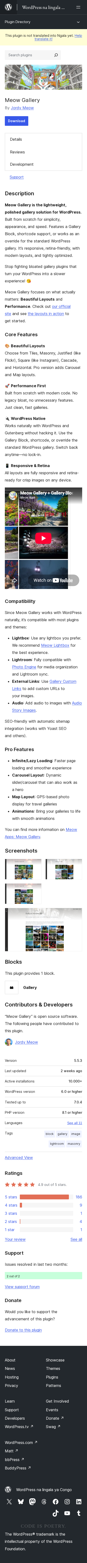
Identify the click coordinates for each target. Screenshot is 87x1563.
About (10, 1360)
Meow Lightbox (55, 645)
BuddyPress (18, 1468)
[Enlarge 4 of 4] (75, 914)
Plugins (52, 1377)
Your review (15, 1239)
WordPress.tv (19, 1426)
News (10, 1368)
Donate (55, 1418)
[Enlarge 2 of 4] (75, 865)
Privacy (11, 1385)
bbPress (14, 1459)
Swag (53, 1426)
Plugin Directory (17, 22)
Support (17, 177)
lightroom (57, 1143)
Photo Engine (24, 666)
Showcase (55, 1360)
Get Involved (57, 1401)
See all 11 (74, 1123)
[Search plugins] (56, 55)
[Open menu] (79, 7)
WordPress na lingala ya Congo (44, 1489)
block (50, 1134)
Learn (10, 1401)
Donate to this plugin (23, 1330)
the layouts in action (46, 313)
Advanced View (19, 1157)
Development (22, 164)
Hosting (12, 1377)
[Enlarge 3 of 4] (35, 889)
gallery (62, 1134)
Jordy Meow (22, 107)
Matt (11, 1451)
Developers (15, 1418)
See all (76, 1239)
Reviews (17, 152)
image (75, 1134)
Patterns (53, 1385)
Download (16, 121)
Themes (53, 1368)
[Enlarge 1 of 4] (35, 865)
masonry (74, 1143)
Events (52, 1409)
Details (16, 139)
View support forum (22, 1286)
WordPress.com (21, 1442)
